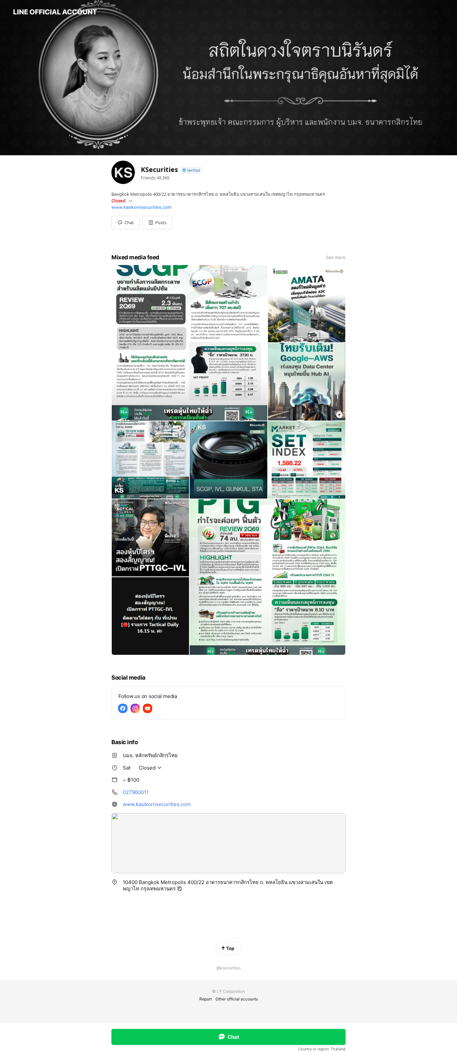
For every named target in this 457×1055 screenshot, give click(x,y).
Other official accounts (236, 998)
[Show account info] (191, 170)
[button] (157, 222)
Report (205, 998)
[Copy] (180, 888)
